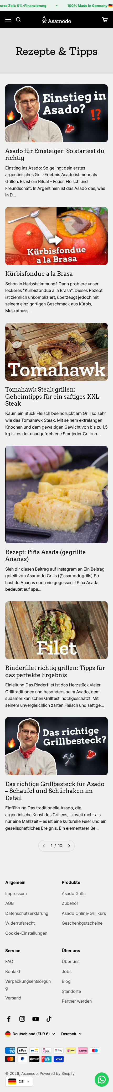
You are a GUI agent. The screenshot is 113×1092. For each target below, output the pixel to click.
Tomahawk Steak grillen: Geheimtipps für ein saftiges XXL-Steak (53, 396)
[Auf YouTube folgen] (35, 1018)
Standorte (71, 991)
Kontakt (12, 971)
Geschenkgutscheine (82, 923)
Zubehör (70, 903)
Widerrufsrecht (20, 923)
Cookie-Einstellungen (26, 933)
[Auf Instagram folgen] (22, 1018)
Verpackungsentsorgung (28, 985)
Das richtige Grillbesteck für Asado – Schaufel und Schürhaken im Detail (54, 791)
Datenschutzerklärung (26, 913)
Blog (66, 981)
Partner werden (77, 1001)
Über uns (70, 961)
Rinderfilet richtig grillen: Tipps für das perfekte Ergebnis (55, 671)
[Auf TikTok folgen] (49, 1018)
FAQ (9, 961)
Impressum (16, 893)
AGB (9, 903)
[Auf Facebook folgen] (8, 1018)
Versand (13, 998)
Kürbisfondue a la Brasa (39, 273)
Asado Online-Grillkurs (84, 913)
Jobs (66, 971)
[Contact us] (102, 1079)
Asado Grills (73, 893)
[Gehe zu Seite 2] (68, 845)
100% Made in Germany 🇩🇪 (87, 5)
